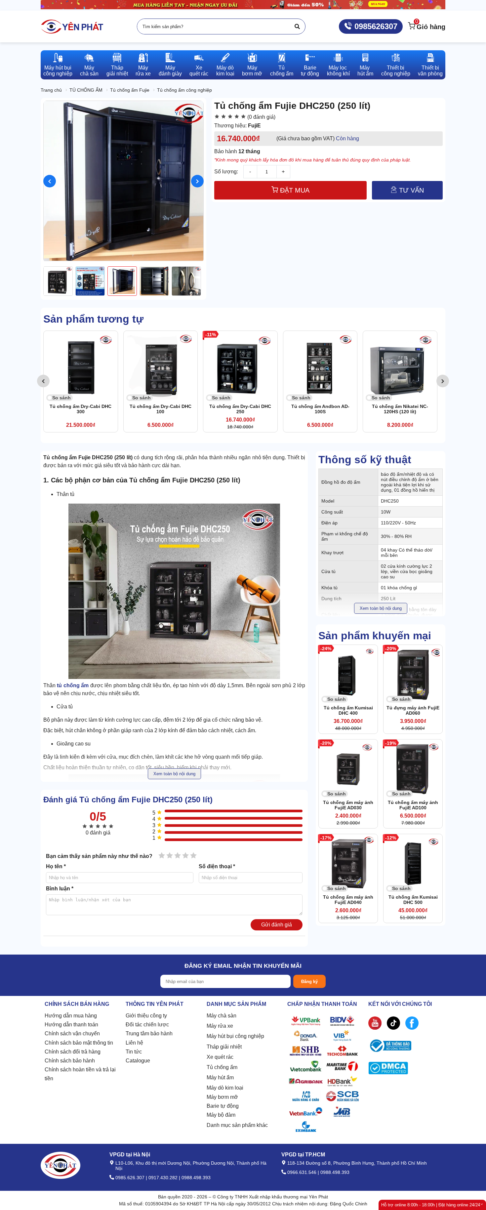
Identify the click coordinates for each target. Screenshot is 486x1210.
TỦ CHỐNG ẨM (85, 90)
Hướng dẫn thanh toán (71, 1024)
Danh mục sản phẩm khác (237, 1125)
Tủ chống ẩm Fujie (129, 90)
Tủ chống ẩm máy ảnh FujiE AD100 (413, 805)
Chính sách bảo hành (70, 1060)
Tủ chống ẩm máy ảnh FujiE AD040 (348, 899)
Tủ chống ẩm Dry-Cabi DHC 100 (160, 409)
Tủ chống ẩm (222, 1067)
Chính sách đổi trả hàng (73, 1051)
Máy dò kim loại (225, 1088)
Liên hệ (134, 1043)
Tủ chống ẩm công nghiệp (184, 90)
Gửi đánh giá (276, 924)
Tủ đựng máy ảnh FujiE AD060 (412, 710)
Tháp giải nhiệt (224, 1047)
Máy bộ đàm (221, 1115)
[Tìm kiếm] (297, 26)
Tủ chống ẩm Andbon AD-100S (320, 409)
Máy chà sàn (221, 1015)
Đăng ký (309, 981)
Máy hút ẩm (220, 1077)
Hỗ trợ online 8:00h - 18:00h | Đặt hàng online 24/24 (430, 1204)
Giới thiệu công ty (146, 1015)
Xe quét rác (220, 1057)
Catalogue (138, 1060)
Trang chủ (51, 90)
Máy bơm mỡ (222, 1097)
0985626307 (374, 26)
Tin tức (134, 1051)
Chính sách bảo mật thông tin (79, 1043)
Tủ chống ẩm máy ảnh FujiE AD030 (348, 805)
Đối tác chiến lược (147, 1024)
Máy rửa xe (220, 1026)
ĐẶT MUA (293, 190)
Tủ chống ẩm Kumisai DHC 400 (348, 710)
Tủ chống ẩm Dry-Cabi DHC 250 (240, 409)
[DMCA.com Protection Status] (388, 1069)
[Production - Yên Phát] (72, 26)
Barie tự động (223, 1106)
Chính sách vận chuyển (72, 1033)
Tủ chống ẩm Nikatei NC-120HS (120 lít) (400, 409)
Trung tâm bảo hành (149, 1033)
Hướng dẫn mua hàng (71, 1015)
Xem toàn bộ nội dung (381, 608)
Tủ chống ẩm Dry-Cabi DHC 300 (80, 409)
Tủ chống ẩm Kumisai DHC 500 (413, 899)
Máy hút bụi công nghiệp (235, 1036)
